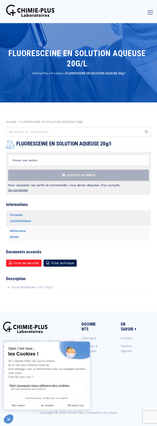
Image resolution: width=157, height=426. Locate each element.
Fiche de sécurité (26, 263)
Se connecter (18, 190)
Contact (126, 338)
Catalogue (89, 338)
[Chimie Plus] (30, 11)
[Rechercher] (146, 131)
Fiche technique (62, 263)
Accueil (11, 121)
